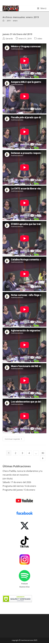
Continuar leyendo (14, 439)
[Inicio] (3, 20)
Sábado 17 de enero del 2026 (17, 482)
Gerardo (9, 38)
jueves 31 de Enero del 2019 (17, 34)
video (39, 38)
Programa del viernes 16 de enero (19, 486)
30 (42, 453)
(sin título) (8, 478)
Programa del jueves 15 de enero (19, 489)
